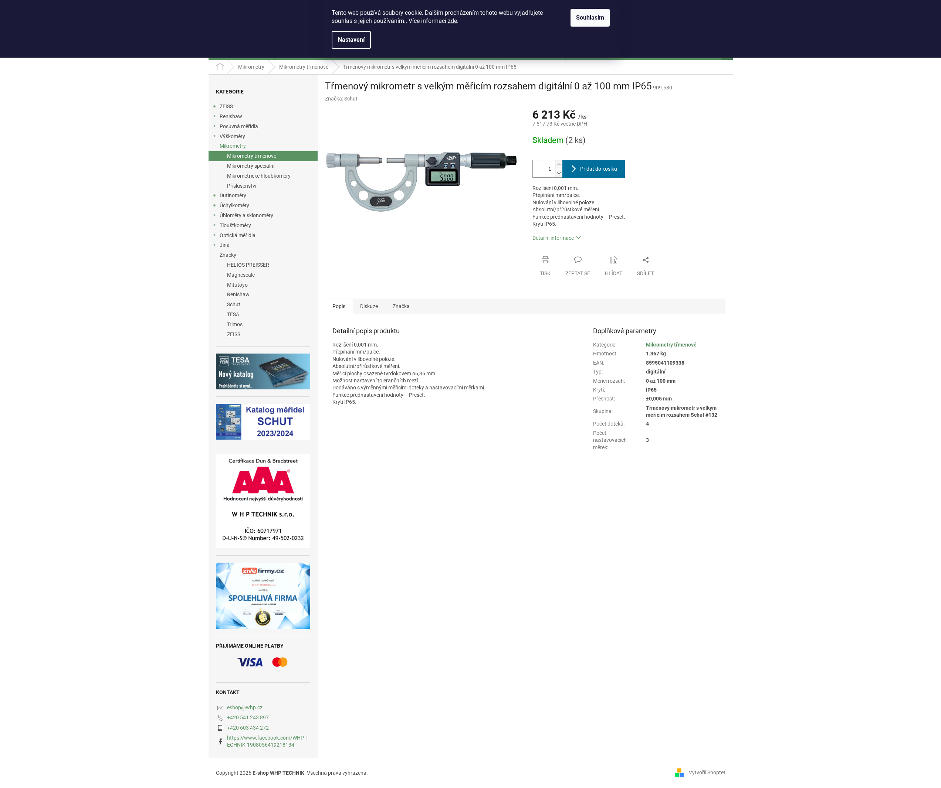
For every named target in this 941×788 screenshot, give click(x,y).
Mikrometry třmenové (251, 156)
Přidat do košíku (598, 169)
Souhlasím (590, 17)
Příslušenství (241, 186)
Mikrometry (233, 146)
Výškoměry (232, 136)
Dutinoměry (233, 195)
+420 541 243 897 (248, 717)
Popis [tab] (338, 306)
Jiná (225, 245)
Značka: (341, 99)
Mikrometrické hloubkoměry (259, 176)
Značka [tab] (401, 306)
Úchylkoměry (234, 205)
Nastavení (351, 39)
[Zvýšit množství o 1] (558, 164)
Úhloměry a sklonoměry (246, 215)
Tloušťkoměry (235, 225)
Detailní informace (553, 238)
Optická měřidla (237, 235)
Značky (228, 255)
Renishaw (231, 116)
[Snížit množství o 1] (558, 173)
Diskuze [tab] (369, 306)
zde (452, 20)
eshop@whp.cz (245, 707)
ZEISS (226, 106)
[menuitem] (263, 265)
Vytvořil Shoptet (707, 772)
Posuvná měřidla (239, 126)
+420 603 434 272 (248, 728)
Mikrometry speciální (250, 166)
